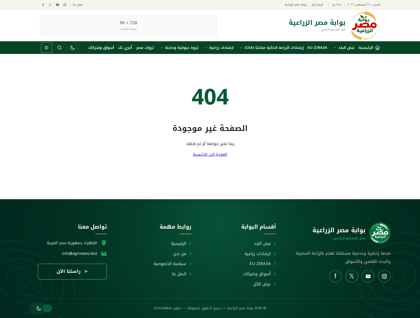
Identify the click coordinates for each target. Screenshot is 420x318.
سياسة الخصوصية (170, 263)
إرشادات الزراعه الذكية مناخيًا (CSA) (274, 47)
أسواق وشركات (101, 47)
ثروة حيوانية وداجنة (181, 47)
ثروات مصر (145, 47)
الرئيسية (178, 243)
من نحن (179, 254)
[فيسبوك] (43, 5)
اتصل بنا (78, 4)
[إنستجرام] (65, 5)
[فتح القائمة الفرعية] (335, 47)
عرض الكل (262, 284)
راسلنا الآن (72, 271)
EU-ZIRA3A (317, 47)
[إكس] (50, 5)
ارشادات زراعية (221, 47)
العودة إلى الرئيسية (210, 154)
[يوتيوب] (57, 5)
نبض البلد (346, 47)
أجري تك (125, 47)
